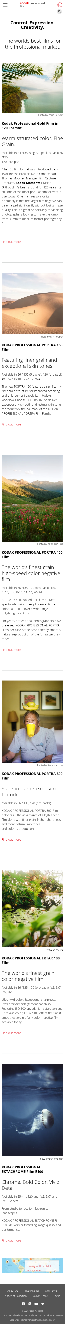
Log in (57, 1295)
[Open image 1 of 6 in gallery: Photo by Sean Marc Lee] (32, 722)
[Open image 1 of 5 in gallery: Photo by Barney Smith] (32, 1110)
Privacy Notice (32, 1290)
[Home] (32, 3)
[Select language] (59, 5)
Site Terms (51, 1290)
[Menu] (4, 5)
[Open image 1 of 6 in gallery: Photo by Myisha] (32, 908)
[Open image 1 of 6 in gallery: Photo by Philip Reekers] (32, 88)
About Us (13, 1290)
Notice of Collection (16, 1295)
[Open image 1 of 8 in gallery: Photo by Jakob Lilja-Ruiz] (32, 498)
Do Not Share (40, 1295)
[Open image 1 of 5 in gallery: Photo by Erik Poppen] (32, 303)
